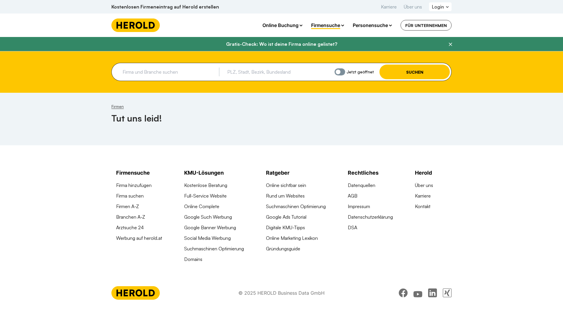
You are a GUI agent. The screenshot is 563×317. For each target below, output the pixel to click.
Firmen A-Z (127, 206)
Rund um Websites (285, 196)
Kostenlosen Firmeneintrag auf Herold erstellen (165, 7)
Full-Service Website (205, 196)
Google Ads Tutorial (286, 217)
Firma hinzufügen (134, 185)
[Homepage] (135, 25)
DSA (352, 227)
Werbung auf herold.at (139, 238)
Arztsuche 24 (130, 227)
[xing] (447, 293)
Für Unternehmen (426, 25)
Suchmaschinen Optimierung (214, 249)
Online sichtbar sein (286, 185)
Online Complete (201, 206)
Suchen (414, 72)
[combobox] (169, 71)
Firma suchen (130, 196)
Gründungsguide (283, 249)
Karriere (389, 7)
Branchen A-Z (130, 217)
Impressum (359, 206)
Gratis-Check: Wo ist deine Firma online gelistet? (281, 44)
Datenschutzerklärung (370, 217)
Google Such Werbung (208, 217)
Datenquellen (361, 185)
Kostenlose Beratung (205, 185)
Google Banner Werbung (210, 227)
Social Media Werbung (207, 238)
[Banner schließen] (450, 44)
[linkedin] (432, 293)
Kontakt (422, 206)
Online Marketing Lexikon (292, 238)
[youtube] (417, 293)
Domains (193, 259)
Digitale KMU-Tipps (285, 227)
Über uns (413, 7)
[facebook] (403, 293)
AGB (352, 196)
